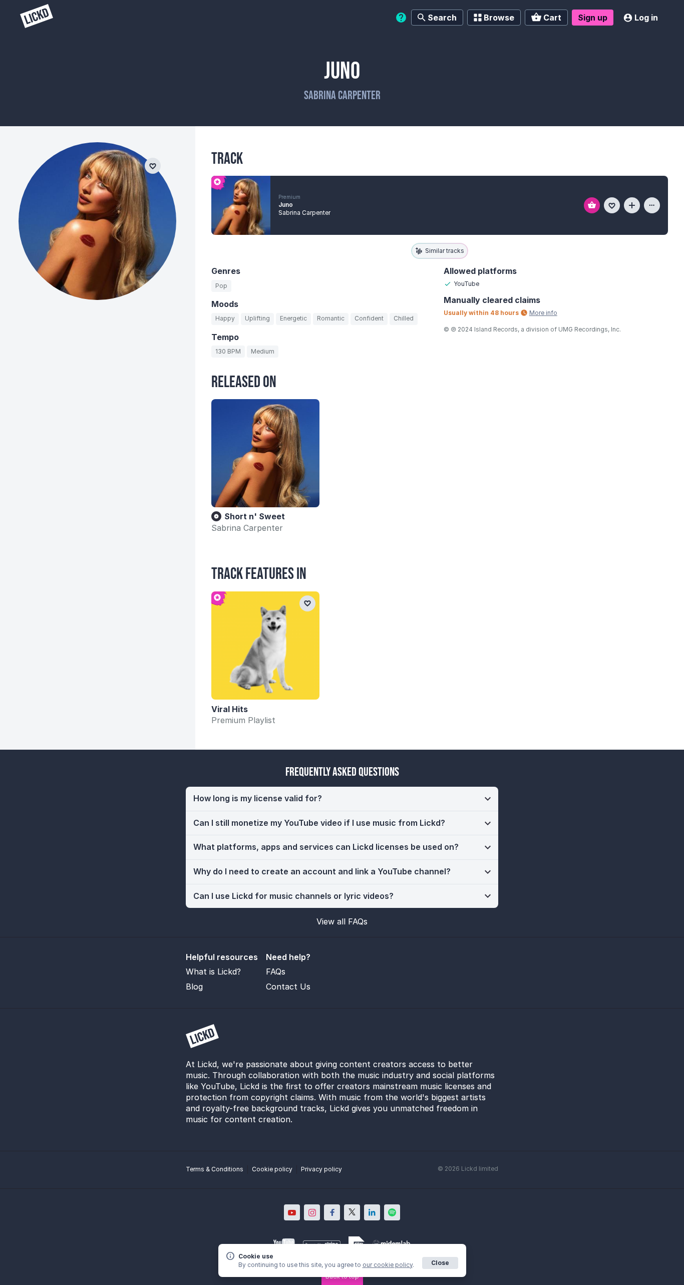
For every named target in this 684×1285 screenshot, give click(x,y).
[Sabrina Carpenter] (97, 221)
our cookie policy (388, 1264)
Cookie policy (272, 1169)
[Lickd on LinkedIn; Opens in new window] (372, 1212)
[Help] (401, 18)
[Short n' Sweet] (265, 453)
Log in (646, 18)
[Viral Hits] (265, 645)
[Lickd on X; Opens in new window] (352, 1212)
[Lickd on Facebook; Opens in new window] (332, 1212)
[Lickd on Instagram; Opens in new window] (312, 1212)
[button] (342, 799)
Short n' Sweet (254, 516)
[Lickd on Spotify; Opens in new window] (392, 1212)
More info (543, 312)
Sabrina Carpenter (247, 528)
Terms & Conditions (214, 1169)
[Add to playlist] (632, 205)
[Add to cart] (592, 205)
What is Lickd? (213, 972)
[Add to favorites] (612, 205)
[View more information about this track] (652, 205)
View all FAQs (342, 921)
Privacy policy (321, 1169)
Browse (499, 18)
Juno (285, 204)
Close (440, 1262)
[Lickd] (36, 17)
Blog (194, 987)
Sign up (592, 18)
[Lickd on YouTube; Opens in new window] (292, 1212)
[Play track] (241, 205)
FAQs (275, 972)
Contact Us (288, 987)
